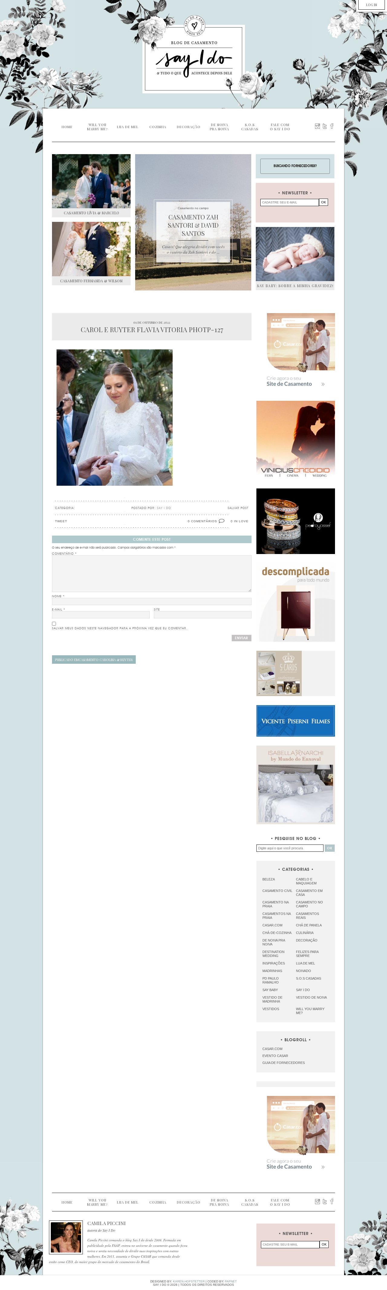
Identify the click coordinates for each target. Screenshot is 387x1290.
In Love (241, 521)
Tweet (61, 521)
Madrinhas (272, 971)
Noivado (303, 971)
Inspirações (273, 963)
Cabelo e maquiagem (306, 881)
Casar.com (272, 925)
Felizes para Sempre (307, 954)
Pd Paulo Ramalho (270, 980)
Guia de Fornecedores (283, 1063)
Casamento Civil (277, 891)
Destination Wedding (273, 954)
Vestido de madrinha (272, 999)
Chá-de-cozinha (276, 933)
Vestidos (270, 1009)
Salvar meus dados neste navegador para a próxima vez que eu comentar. (119, 628)
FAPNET (231, 1281)
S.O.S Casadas (308, 978)
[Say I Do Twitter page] (325, 126)
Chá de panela (309, 925)
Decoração (306, 940)
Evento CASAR (275, 1056)
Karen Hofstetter (189, 1281)
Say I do (303, 990)
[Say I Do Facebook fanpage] (332, 126)
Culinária (305, 933)
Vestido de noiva (311, 997)
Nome (58, 596)
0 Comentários (202, 521)
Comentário (64, 553)
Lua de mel (305, 963)
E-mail (58, 609)
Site (157, 609)
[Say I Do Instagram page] (317, 126)
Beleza (268, 879)
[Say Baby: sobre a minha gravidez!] (295, 254)
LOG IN (371, 4)
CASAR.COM (272, 1049)
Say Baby (270, 990)
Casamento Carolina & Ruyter (94, 659)
